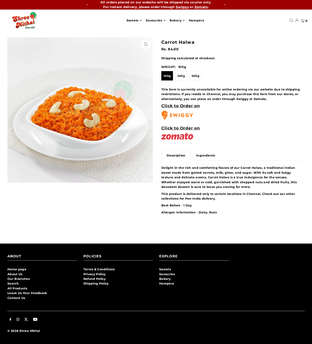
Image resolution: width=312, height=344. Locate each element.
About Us (14, 274)
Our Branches (18, 279)
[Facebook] (10, 319)
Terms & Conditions (99, 269)
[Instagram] (17, 319)
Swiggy (182, 7)
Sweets (165, 269)
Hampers (166, 283)
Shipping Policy (96, 283)
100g (167, 76)
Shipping (168, 58)
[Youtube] (35, 319)
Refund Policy (94, 279)
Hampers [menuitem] (196, 20)
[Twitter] (26, 319)
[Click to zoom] (146, 44)
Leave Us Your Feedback (27, 293)
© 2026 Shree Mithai (23, 331)
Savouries (167, 274)
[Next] (225, 5)
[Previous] (87, 5)
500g (195, 76)
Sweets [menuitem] (132, 20)
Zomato (201, 7)
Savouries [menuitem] (154, 20)
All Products (17, 288)
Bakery (165, 279)
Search (13, 283)
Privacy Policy (94, 274)
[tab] (176, 155)
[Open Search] (291, 20)
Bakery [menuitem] (175, 20)
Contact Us (16, 298)
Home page (16, 269)
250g (181, 76)
